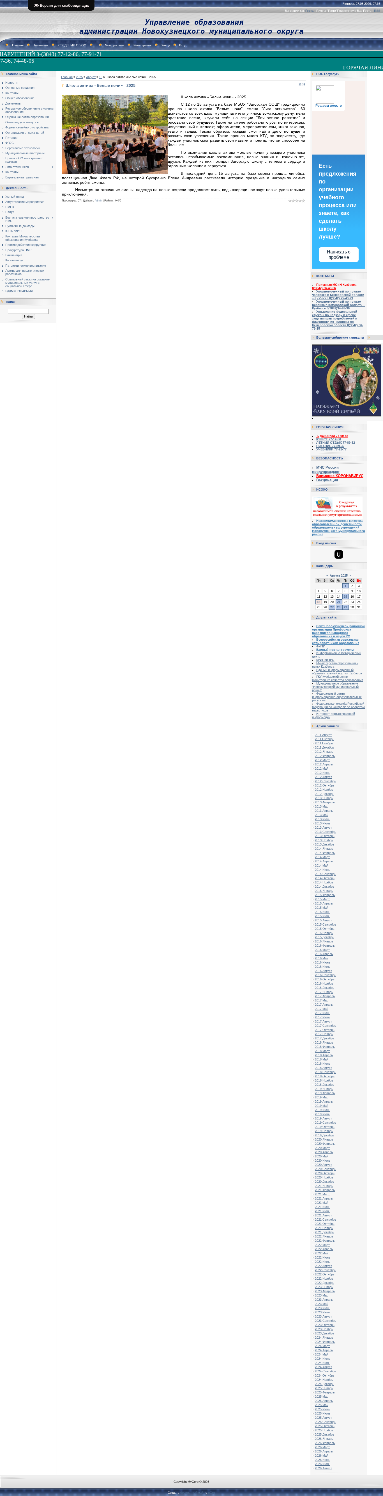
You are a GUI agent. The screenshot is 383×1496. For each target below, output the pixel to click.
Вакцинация (327, 480)
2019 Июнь (322, 1110)
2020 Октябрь (324, 1173)
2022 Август (323, 1266)
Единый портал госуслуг (335, 649)
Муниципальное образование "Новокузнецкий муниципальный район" (335, 687)
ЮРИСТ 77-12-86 (328, 439)
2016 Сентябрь (325, 975)
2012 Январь (324, 751)
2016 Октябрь (324, 979)
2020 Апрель (324, 1152)
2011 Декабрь (324, 747)
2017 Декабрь (324, 1038)
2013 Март (322, 806)
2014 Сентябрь (325, 874)
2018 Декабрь (324, 1084)
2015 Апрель (324, 903)
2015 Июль (322, 916)
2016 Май (321, 958)
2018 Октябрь (324, 1076)
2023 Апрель (324, 1299)
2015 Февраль (325, 895)
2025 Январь (324, 1388)
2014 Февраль (325, 852)
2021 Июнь (322, 1207)
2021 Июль (322, 1211)
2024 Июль (322, 1362)
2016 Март (322, 949)
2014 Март (322, 857)
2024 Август (323, 1367)
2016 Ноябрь (324, 983)
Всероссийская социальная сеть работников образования (335, 641)
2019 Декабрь (324, 1135)
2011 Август (323, 734)
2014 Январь (324, 848)
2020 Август (323, 1164)
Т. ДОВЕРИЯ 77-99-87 (332, 436)
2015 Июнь (322, 912)
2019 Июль (322, 1114)
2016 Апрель (324, 954)
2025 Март (322, 1396)
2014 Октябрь (324, 878)
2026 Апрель (324, 1451)
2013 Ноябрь (324, 840)
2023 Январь (324, 1287)
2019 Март (322, 1097)
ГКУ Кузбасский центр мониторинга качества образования (337, 678)
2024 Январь (324, 1337)
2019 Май (321, 1105)
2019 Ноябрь (324, 1131)
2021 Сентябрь (325, 1219)
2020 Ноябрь (324, 1177)
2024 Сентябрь (325, 1371)
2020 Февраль (325, 1143)
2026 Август (323, 1468)
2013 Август (323, 827)
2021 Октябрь (324, 1223)
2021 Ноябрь (324, 1228)
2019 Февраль (325, 1093)
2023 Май (321, 1303)
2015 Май (321, 907)
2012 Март (322, 760)
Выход (165, 45)
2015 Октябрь (324, 928)
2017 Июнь (322, 1013)
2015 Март (322, 899)
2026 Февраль (325, 1443)
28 (338, 607)
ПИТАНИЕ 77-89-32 (330, 446)
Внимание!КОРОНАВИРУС (339, 476)
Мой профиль (114, 45)
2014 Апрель (324, 861)
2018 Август (323, 1067)
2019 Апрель (324, 1101)
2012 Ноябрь (324, 789)
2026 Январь (324, 1438)
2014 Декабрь (324, 886)
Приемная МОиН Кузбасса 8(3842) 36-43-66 (334, 286)
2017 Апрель (324, 1004)
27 (332, 607)
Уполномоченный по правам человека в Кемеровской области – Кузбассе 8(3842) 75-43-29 (338, 295)
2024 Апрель (324, 1350)
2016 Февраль (325, 945)
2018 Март (322, 1051)
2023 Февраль (325, 1291)
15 (345, 596)
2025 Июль (322, 1413)
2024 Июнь (322, 1358)
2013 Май (321, 815)
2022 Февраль (325, 1240)
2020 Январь (324, 1139)
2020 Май (321, 1156)
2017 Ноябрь (324, 1034)
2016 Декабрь (324, 987)
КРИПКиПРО (325, 659)
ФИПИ (320, 646)
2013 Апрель (324, 810)
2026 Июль (322, 1464)
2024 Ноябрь (324, 1379)
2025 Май (321, 1405)
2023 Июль (322, 1312)
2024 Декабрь (324, 1384)
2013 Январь (324, 798)
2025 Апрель (324, 1400)
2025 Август (323, 1417)
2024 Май (321, 1354)
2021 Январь (324, 1185)
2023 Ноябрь (324, 1329)
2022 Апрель (324, 1249)
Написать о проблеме (338, 255)
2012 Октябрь (324, 785)
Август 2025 (339, 575)
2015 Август (323, 920)
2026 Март (322, 1447)
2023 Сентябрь (325, 1320)
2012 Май (321, 768)
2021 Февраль (325, 1190)
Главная (18, 45)
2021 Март (322, 1194)
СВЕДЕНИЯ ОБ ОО (72, 45)
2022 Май (321, 1253)
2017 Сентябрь (325, 1025)
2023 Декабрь (324, 1333)
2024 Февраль (325, 1341)
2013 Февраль (325, 802)
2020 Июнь (322, 1160)
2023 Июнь (322, 1308)
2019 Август (323, 1118)
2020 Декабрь (324, 1181)
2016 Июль (322, 966)
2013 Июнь (322, 819)
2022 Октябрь (324, 1274)
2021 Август (323, 1215)
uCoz (211, 1492)
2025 (79, 77)
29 (345, 607)
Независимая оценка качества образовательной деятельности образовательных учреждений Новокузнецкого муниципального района (338, 527)
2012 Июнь (322, 772)
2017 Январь (324, 992)
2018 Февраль (325, 1046)
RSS (377, 10)
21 (338, 602)
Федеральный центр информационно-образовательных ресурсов (337, 697)
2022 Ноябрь (324, 1278)
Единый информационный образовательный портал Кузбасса (337, 671)
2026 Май (321, 1455)
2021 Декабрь (324, 1232)
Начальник (40, 45)
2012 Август (323, 777)
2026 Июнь (322, 1459)
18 (100, 77)
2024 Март (322, 1346)
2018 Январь (324, 1042)
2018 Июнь (322, 1063)
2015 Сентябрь (325, 924)
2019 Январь (324, 1089)
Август (91, 77)
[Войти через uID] (338, 554)
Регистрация (142, 45)
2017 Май (321, 1008)
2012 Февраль (325, 756)
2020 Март (322, 1148)
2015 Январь (324, 890)
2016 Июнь (322, 962)
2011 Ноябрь (324, 743)
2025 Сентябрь (325, 1422)
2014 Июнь (322, 869)
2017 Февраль (325, 996)
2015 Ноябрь (324, 933)
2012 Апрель (324, 764)
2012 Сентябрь (325, 781)
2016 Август (323, 971)
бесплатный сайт (192, 1492)
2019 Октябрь (324, 1126)
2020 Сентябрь (325, 1169)
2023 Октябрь (324, 1325)
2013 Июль (322, 823)
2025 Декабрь (324, 1434)
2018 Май (321, 1059)
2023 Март (322, 1295)
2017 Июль (322, 1017)
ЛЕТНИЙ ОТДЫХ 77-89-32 (335, 442)
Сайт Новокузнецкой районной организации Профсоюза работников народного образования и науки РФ (338, 631)
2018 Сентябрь (325, 1072)
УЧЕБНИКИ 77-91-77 (331, 449)
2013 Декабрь (324, 844)
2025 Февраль (325, 1392)
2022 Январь (324, 1236)
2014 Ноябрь (324, 882)
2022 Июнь (322, 1257)
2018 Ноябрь (324, 1080)
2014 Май (321, 865)
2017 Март (322, 1000)
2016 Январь (324, 941)
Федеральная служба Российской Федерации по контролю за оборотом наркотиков (338, 707)
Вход (182, 45)
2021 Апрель (324, 1198)
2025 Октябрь (324, 1426)
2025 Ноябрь (324, 1430)
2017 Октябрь (324, 1030)
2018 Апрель (324, 1055)
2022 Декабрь (324, 1282)
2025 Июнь (322, 1409)
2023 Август (323, 1316)
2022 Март (322, 1244)
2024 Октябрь (324, 1375)
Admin (98, 200)
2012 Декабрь (324, 793)
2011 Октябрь (324, 739)
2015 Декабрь (324, 937)
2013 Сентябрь (325, 831)
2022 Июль (322, 1261)
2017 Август (323, 1021)
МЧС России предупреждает (326, 469)
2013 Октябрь (324, 836)
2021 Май (321, 1202)
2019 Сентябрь (325, 1122)
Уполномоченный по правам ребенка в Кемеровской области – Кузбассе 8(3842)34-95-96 (338, 305)
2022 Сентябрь (325, 1270)
